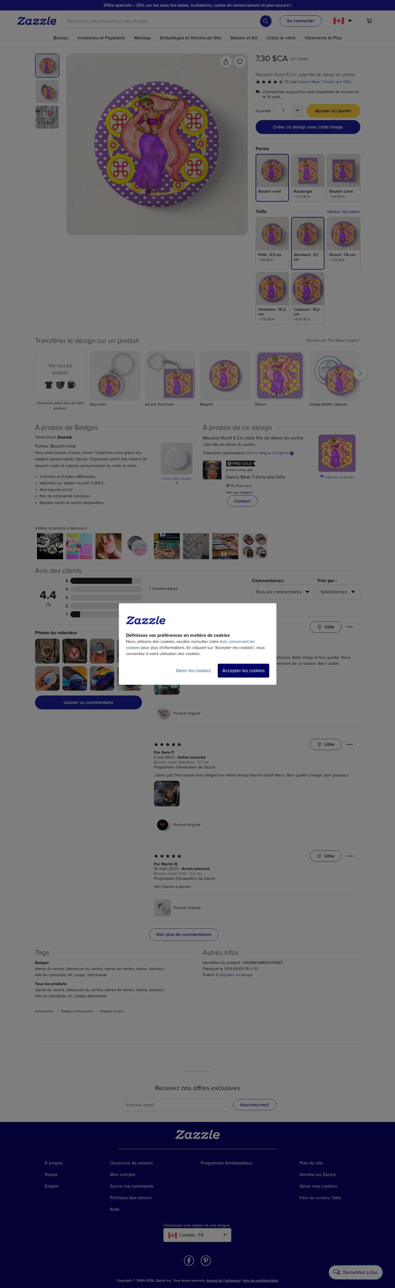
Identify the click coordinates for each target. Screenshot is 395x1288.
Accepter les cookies (243, 671)
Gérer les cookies (193, 671)
